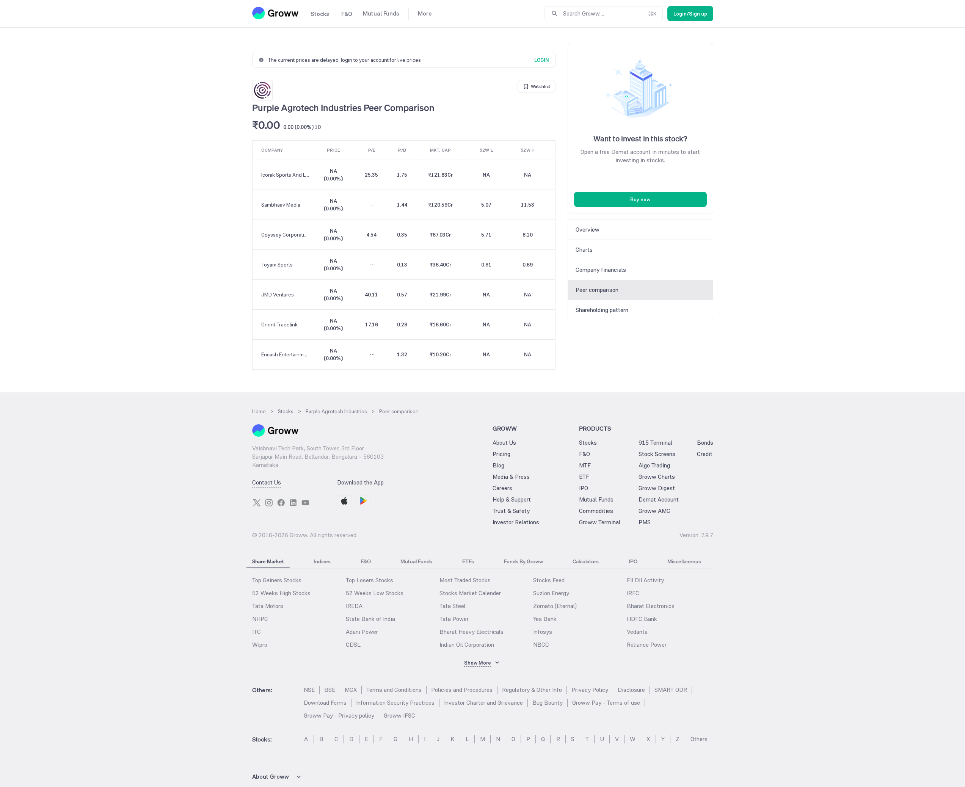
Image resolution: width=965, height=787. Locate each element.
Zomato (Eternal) (555, 606)
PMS (645, 522)
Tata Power (454, 619)
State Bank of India (370, 619)
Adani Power (362, 632)
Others (699, 739)
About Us (504, 443)
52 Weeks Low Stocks (374, 593)
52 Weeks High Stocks (281, 593)
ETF (584, 477)
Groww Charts (657, 477)
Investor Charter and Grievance (483, 703)
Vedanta (637, 632)
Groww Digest (657, 488)
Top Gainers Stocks (276, 580)
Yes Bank (545, 619)
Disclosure (631, 690)
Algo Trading (654, 465)
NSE (309, 690)
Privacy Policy (589, 690)
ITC (256, 632)
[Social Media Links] (256, 502)
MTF (585, 465)
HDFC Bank (642, 619)
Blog (498, 465)
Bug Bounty (547, 703)
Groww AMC (654, 511)
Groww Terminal (599, 522)
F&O (584, 454)
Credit (704, 454)
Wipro (259, 645)
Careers (502, 488)
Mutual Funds (596, 499)
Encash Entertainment (285, 354)
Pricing (501, 454)
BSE (329, 690)
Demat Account (659, 499)
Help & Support (512, 499)
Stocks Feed (549, 580)
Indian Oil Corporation (466, 645)
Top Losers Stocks (369, 580)
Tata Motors (267, 606)
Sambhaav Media (280, 204)
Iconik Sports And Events (285, 174)
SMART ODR (670, 690)
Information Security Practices (395, 703)
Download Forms (325, 703)
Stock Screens (657, 454)
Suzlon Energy (551, 593)
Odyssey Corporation (285, 234)
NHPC (260, 619)
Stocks (588, 443)
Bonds (705, 443)
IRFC (633, 593)
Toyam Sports (277, 264)
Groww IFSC (399, 716)
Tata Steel (452, 606)
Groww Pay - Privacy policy (339, 716)
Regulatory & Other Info (532, 690)
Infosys (542, 632)
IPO (583, 488)
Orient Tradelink (279, 324)
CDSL (353, 645)
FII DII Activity (645, 580)
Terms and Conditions (394, 690)
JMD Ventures (277, 294)
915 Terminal (655, 443)
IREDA (354, 606)
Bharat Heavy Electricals (471, 632)
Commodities (596, 511)
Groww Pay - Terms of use (606, 703)
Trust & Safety (511, 511)
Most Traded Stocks (465, 580)
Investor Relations (516, 522)
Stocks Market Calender (470, 593)
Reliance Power (647, 645)
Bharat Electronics (651, 606)
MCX (351, 690)
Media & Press (511, 477)
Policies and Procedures (462, 690)
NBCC (541, 645)
